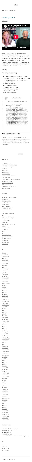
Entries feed (4, 446)
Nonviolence (4, 222)
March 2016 (4, 366)
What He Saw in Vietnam (7, 181)
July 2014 (4, 402)
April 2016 (4, 364)
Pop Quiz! (10, 430)
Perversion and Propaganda (8, 224)
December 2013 (5, 414)
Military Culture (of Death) (13, 139)
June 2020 (4, 289)
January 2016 (5, 369)
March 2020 (4, 294)
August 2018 (4, 323)
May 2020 (4, 290)
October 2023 (5, 263)
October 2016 (5, 353)
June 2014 (4, 403)
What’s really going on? (13, 428)
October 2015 (5, 375)
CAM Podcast (16, 137)
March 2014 (4, 409)
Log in (3, 445)
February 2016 (5, 367)
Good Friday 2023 (6, 177)
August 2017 (4, 341)
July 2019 (4, 308)
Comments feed (5, 448)
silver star (22, 142)
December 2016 (5, 349)
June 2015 (4, 382)
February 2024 (5, 260)
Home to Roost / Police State (8, 213)
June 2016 (4, 360)
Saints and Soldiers (6, 235)
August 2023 (4, 265)
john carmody (14, 142)
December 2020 (5, 278)
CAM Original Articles (6, 201)
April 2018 (4, 328)
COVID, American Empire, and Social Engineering (17, 436)
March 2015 (4, 387)
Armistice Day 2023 (6, 172)
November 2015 (5, 373)
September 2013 (5, 419)
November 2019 (5, 301)
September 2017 (5, 339)
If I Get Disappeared (6, 163)
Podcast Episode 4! (8, 17)
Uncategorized (5, 240)
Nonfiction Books (5, 220)
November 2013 (5, 416)
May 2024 (4, 258)
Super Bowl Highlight (6, 188)
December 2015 (5, 371)
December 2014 (5, 393)
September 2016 (5, 355)
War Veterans (26, 139)
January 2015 (5, 391)
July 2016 (4, 358)
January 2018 (5, 333)
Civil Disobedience (6, 206)
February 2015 (5, 389)
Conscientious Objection (7, 208)
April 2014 (4, 407)
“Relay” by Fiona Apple (7, 184)
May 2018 (4, 326)
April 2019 (4, 314)
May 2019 (4, 312)
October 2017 (5, 337)
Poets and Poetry (6, 228)
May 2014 (4, 405)
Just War (4, 215)
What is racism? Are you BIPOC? (9, 186)
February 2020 (5, 296)
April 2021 (4, 272)
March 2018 (4, 330)
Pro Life (3, 231)
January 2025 (5, 254)
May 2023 (4, 267)
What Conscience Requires (8, 167)
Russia (3, 233)
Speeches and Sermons (7, 237)
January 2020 (5, 297)
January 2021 (5, 276)
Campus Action (5, 204)
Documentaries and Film (7, 210)
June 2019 (4, 310)
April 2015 (4, 385)
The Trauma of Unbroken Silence (9, 165)
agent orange (13, 141)
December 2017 (5, 335)
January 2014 (5, 412)
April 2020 (4, 292)
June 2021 (4, 271)
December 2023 (5, 262)
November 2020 (5, 280)
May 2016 (4, 362)
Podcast (21, 139)
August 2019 (4, 306)
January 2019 (5, 319)
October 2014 (5, 396)
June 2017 (4, 342)
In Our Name (4, 170)
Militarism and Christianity (7, 217)
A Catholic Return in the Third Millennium (11, 179)
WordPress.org (5, 450)
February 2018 (5, 332)
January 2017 (5, 348)
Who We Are (4, 168)
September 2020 (5, 283)
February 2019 (5, 317)
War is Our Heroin (6, 174)
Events (3, 211)
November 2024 (5, 256)
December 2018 (5, 321)
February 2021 (5, 274)
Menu (16, 4)
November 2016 (5, 351)
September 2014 (5, 398)
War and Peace (5, 242)
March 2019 (4, 315)
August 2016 (4, 357)
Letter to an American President (9, 176)
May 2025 (4, 253)
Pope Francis (5, 229)
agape (8, 141)
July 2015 (4, 380)
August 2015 (4, 378)
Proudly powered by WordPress (8, 459)
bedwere (4, 430)
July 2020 (4, 287)
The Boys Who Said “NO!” (7, 183)
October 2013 (5, 418)
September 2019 (5, 305)
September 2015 (5, 376)
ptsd (18, 142)
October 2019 (5, 303)
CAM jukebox (5, 199)
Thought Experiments (6, 238)
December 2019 (5, 299)
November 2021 (5, 269)
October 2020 (5, 281)
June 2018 (4, 324)
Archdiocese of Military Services (9, 197)
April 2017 (4, 344)
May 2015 (4, 384)
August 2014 (4, 400)
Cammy (7, 144)
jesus (9, 142)
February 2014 (5, 410)
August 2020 (4, 285)
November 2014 (5, 394)
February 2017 (5, 346)
